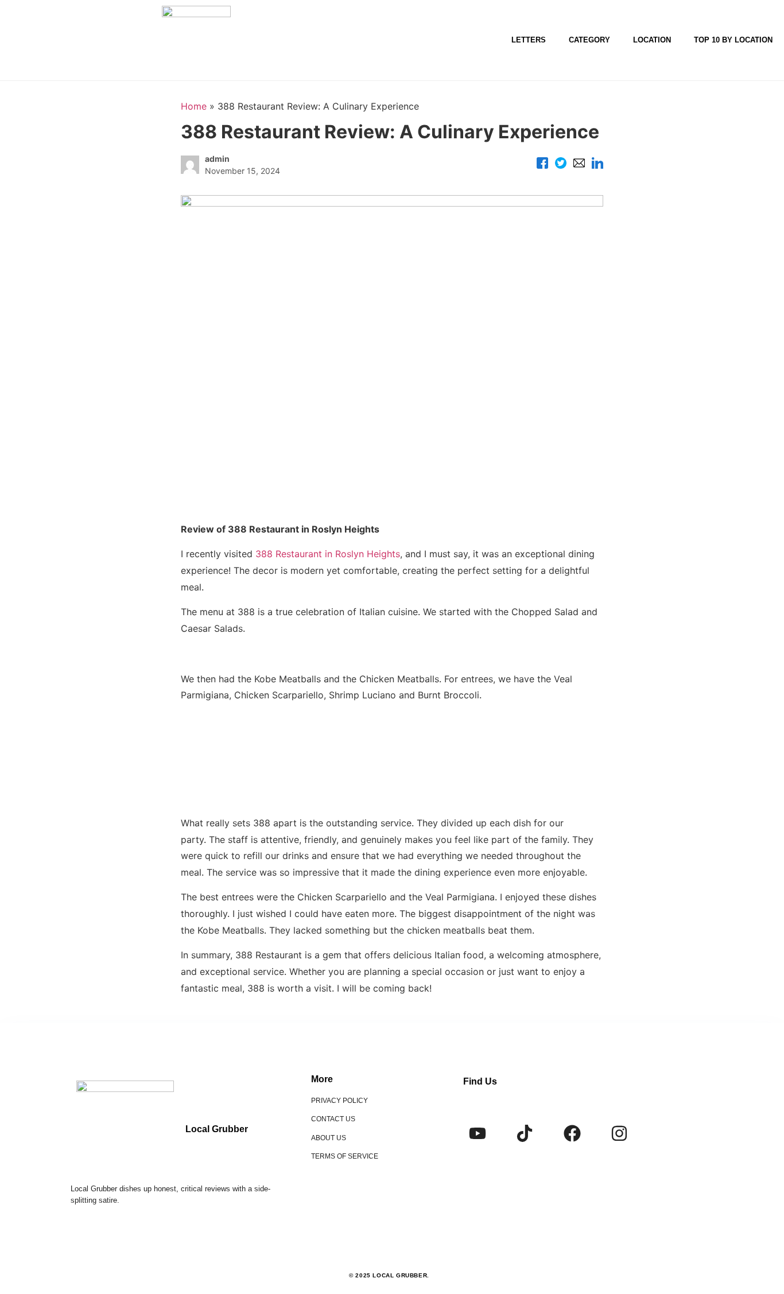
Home (194, 106)
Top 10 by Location (733, 40)
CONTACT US (333, 1119)
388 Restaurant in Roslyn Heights (327, 553)
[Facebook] (542, 164)
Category (589, 40)
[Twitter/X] (560, 164)
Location (652, 40)
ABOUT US (328, 1138)
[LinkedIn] (597, 164)
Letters (528, 40)
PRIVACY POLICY (339, 1101)
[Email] (579, 164)
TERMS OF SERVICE (344, 1156)
